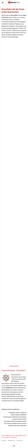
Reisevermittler (14, 366)
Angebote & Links (10, 435)
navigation (2, 2)
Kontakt (4, 440)
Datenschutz (11, 440)
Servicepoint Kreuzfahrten (9, 437)
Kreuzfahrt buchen (21, 435)
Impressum (19, 440)
